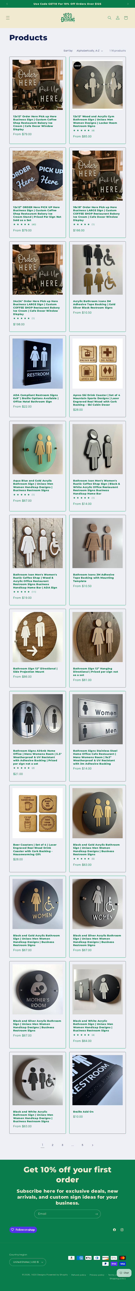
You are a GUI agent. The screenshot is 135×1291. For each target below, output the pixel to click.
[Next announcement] (128, 4)
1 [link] (42, 1145)
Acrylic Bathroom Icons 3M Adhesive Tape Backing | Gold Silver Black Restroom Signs (94, 304)
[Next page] (92, 1145)
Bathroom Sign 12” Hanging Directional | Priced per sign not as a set (95, 672)
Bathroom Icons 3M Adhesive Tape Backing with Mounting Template (93, 578)
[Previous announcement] (7, 4)
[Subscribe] (96, 1214)
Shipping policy (118, 1279)
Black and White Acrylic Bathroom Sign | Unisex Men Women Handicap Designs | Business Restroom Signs (93, 1025)
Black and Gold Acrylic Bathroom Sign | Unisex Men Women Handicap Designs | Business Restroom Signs (96, 849)
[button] (8, 18)
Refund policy (78, 1275)
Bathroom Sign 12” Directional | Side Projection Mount (35, 670)
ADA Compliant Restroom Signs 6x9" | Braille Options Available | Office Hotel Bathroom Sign (35, 398)
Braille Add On (83, 1111)
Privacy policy (97, 1275)
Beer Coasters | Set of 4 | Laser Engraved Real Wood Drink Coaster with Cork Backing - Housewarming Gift (35, 849)
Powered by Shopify (57, 1275)
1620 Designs (38, 1275)
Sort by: (68, 50)
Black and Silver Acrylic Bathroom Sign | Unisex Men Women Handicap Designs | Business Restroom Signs (97, 940)
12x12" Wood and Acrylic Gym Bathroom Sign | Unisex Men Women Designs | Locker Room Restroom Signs (95, 121)
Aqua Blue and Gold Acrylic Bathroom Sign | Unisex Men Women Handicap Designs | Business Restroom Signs (33, 485)
